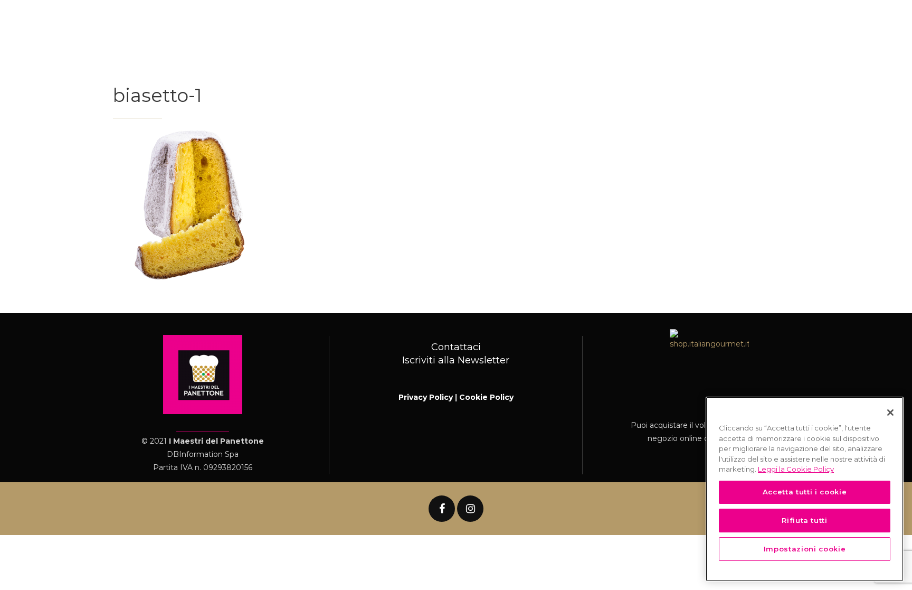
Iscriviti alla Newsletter (455, 360)
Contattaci (456, 347)
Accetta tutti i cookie (805, 492)
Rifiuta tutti (805, 520)
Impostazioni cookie (805, 549)
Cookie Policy (486, 397)
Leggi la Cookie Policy (796, 469)
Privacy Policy (425, 397)
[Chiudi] (890, 412)
